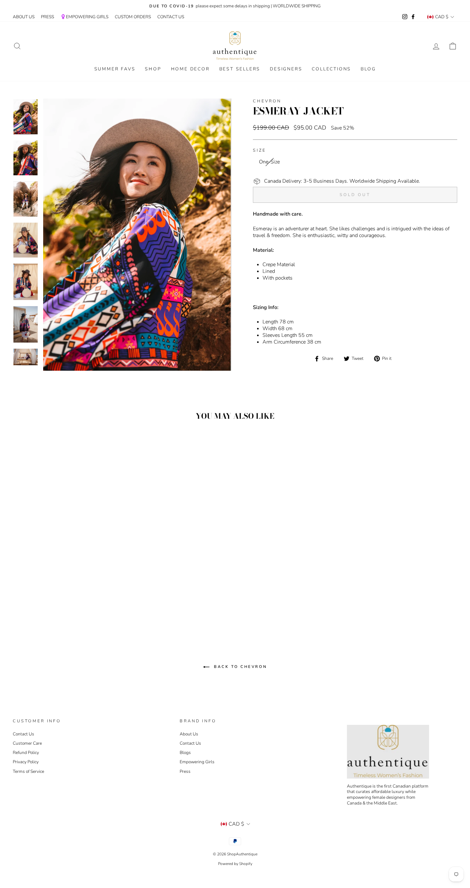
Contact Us (23, 734)
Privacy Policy (26, 762)
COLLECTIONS (331, 69)
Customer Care (27, 743)
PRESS (47, 17)
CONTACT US (170, 17)
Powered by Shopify (235, 863)
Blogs (185, 752)
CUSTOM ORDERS (133, 17)
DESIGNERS (286, 69)
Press (185, 771)
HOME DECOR (190, 69)
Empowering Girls (197, 762)
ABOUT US (24, 17)
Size (259, 150)
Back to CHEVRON (239, 666)
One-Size (269, 161)
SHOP (153, 69)
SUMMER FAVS (115, 69)
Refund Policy (26, 752)
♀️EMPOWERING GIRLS (84, 17)
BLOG (368, 69)
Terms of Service (28, 771)
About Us (189, 734)
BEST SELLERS (240, 69)
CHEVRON (267, 101)
